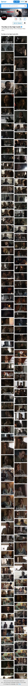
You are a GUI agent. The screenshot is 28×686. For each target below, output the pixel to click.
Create (17, 1)
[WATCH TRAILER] (18, 24)
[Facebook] (25, 20)
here (20, 684)
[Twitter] (20, 20)
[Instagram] (16, 20)
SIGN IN (22, 1)
